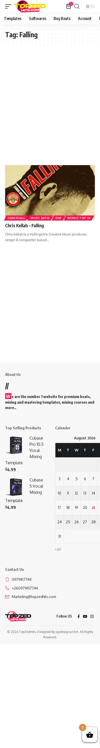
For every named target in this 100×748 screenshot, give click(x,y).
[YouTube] (85, 616)
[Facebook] (78, 616)
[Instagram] (92, 616)
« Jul (58, 549)
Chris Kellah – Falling (24, 225)
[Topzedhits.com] (30, 6)
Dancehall (16, 218)
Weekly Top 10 (78, 218)
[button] (9, 6)
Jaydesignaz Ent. (67, 632)
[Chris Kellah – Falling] (50, 192)
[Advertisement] (50, 105)
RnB (58, 218)
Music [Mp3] (40, 218)
